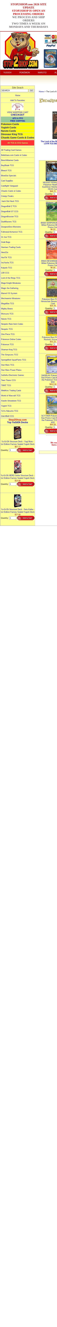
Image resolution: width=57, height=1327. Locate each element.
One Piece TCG (8, 334)
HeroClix (4, 252)
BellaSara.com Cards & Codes (14, 155)
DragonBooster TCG (9, 216)
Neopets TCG (7, 329)
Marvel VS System (9, 293)
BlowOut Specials (8, 176)
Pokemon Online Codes (11, 339)
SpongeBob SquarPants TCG (13, 360)
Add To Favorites (17, 100)
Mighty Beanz (7, 309)
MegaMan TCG (7, 303)
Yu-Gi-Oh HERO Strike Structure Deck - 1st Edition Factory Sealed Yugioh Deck (17, 476)
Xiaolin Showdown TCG (11, 401)
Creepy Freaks (7, 196)
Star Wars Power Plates (11, 370)
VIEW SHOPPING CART (17, 112)
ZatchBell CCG (7, 416)
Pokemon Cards (10, 124)
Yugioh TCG (6, 406)
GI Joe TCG (6, 237)
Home (17, 95)
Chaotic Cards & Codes (11, 191)
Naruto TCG (6, 319)
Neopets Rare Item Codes (12, 324)
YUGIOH (7, 72)
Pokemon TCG (7, 344)
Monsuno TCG (7, 314)
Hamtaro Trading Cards (11, 247)
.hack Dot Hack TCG (10, 201)
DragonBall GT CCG (9, 211)
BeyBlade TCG (7, 165)
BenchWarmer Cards (10, 160)
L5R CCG (5, 273)
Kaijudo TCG (6, 268)
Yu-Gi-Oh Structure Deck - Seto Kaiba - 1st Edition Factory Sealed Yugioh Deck (17, 510)
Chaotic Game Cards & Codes (17, 137)
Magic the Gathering (9, 288)
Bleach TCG (6, 170)
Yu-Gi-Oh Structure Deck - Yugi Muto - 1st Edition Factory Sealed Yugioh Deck (17, 442)
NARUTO (42, 72)
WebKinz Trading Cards (11, 390)
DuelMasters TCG (8, 222)
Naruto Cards (8, 131)
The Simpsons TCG (9, 355)
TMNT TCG (6, 385)
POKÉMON (24, 72)
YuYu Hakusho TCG (9, 411)
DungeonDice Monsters (11, 227)
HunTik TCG (6, 257)
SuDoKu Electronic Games (12, 375)
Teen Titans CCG (8, 380)
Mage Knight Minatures (11, 283)
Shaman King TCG (9, 349)
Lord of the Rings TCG (10, 278)
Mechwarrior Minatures (10, 298)
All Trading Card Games (11, 150)
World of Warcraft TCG (10, 396)
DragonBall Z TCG (9, 206)
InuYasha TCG (7, 263)
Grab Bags (5, 242)
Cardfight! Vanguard (9, 186)
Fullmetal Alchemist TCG (11, 232)
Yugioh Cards (8, 127)
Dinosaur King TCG (12, 134)
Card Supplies (7, 181)
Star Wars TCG (7, 365)
